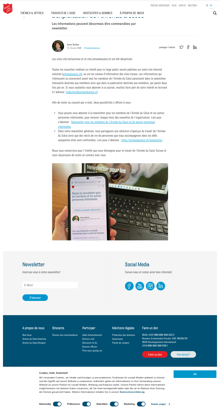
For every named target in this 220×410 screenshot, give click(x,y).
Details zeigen (158, 404)
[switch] (86, 404)
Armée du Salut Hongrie (34, 342)
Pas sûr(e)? (183, 354)
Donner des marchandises (65, 334)
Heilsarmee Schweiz (8, 8)
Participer (88, 328)
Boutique (192, 5)
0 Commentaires (92, 47)
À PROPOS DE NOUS (132, 13)
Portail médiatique (160, 5)
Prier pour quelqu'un (92, 350)
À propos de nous (33, 328)
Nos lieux (27, 334)
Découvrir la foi (89, 342)
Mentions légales (123, 328)
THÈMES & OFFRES (32, 13)
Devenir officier (89, 346)
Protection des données (123, 334)
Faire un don (155, 354)
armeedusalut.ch (72, 74)
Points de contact (120, 342)
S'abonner (35, 298)
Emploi (182, 5)
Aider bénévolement (92, 334)
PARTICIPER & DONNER (97, 13)
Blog (174, 5)
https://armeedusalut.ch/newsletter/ (142, 140)
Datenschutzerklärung (132, 392)
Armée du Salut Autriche (34, 338)
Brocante (58, 328)
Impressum (117, 338)
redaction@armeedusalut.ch (82, 92)
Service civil (88, 338)
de (207, 5)
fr (211, 5)
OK (195, 374)
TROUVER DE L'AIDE (63, 13)
